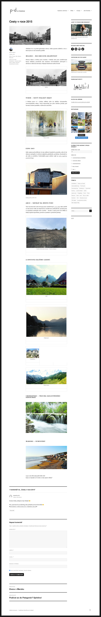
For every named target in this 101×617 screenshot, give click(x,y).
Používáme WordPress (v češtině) (26, 610)
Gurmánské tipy (75, 188)
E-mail (11, 557)
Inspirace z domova (62, 10)
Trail (77, 198)
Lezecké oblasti (18, 61)
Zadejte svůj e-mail (75, 149)
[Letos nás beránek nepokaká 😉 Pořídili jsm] (88, 122)
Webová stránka (14, 563)
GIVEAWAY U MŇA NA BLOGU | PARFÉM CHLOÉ (23, 506)
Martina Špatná (12, 52)
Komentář (12, 529)
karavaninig (88, 188)
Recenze (73, 195)
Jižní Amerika (87, 10)
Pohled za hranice (13, 610)
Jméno (11, 550)
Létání (85, 190)
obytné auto (74, 193)
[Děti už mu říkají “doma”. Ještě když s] (74, 122)
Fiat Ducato (82, 185)
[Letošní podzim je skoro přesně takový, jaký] (81, 129)
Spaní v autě (79, 195)
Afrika (71, 10)
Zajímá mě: (73, 155)
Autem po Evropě (12, 59)
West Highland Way (75, 202)
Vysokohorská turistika (13, 64)
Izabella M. (16, 495)
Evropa (78, 10)
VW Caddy (74, 200)
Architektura (74, 183)
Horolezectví (11, 61)
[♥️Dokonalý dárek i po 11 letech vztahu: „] (88, 115)
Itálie (16, 56)
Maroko (19, 56)
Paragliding (80, 193)
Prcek (84, 193)
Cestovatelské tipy (75, 185)
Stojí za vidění (12, 62)
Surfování (17, 62)
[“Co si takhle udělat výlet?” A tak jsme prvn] (81, 115)
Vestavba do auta (83, 198)
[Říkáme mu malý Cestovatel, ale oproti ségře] (88, 129)
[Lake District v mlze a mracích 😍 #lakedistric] (74, 115)
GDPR (72, 218)
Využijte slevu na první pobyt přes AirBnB (80, 102)
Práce (88, 193)
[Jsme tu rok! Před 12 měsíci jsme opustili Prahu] (74, 129)
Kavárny (73, 190)
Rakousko (11, 57)
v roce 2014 (57, 206)
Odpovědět (12, 510)
